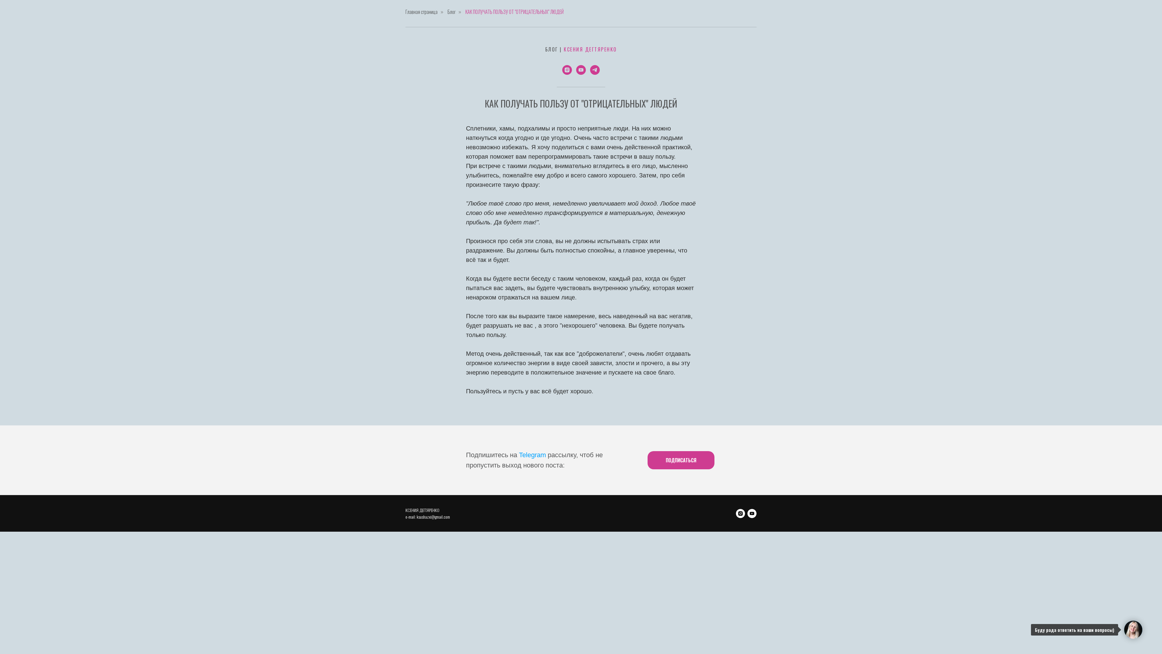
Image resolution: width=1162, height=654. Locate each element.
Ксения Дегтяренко (590, 49)
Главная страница (421, 12)
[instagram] (567, 70)
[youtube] (581, 70)
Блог (451, 12)
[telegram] (595, 70)
